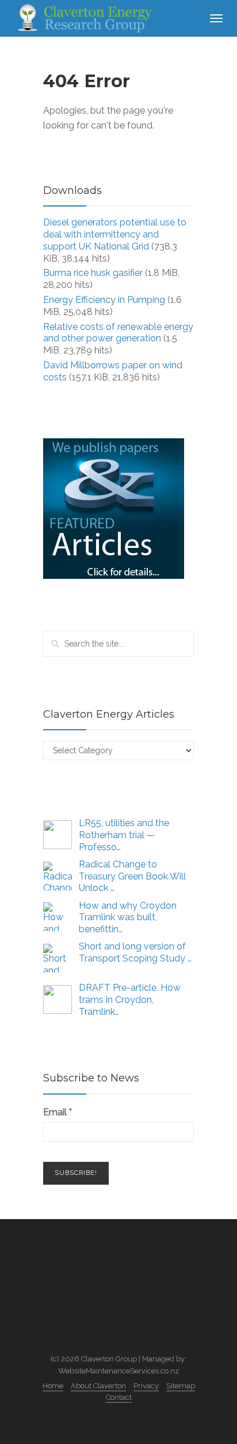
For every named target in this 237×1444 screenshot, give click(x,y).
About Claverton (98, 1385)
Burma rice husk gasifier (93, 272)
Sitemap (180, 1385)
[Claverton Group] (83, 17)
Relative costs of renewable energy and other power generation (118, 332)
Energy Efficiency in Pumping (104, 299)
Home (53, 1385)
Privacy (146, 1385)
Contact (119, 1397)
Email (57, 1112)
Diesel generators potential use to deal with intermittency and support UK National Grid (114, 234)
